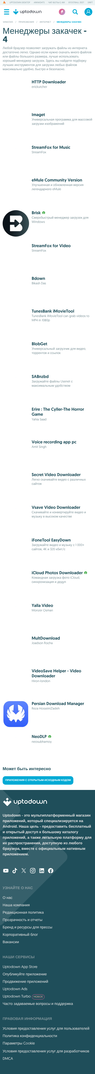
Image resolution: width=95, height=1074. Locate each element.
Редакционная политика (23, 912)
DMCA (8, 1058)
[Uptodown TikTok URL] (15, 871)
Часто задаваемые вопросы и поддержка (38, 1003)
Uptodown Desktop (20, 2)
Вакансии (11, 941)
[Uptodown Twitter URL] (24, 871)
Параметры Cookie (19, 1043)
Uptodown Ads (15, 988)
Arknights (39, 2)
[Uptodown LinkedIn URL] (42, 871)
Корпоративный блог (20, 934)
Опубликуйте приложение (25, 974)
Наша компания (16, 905)
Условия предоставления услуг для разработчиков (46, 1051)
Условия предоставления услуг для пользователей (46, 1028)
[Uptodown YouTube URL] (6, 871)
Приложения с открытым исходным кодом (38, 780)
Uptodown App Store (20, 966)
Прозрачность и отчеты (22, 919)
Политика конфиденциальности (30, 1035)
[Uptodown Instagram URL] (33, 871)
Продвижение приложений (25, 981)
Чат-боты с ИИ (56, 2)
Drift (90, 2)
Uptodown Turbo (23, 996)
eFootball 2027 (76, 2)
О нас (7, 897)
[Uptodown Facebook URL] (51, 871)
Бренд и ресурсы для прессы (27, 927)
